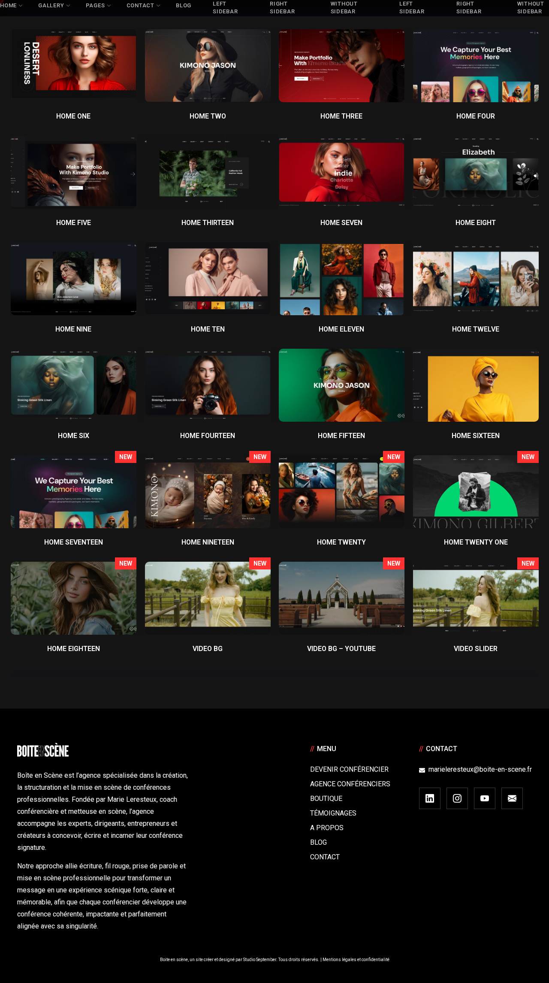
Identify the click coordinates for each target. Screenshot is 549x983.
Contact (325, 857)
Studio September (259, 959)
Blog (318, 842)
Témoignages (333, 813)
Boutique (326, 798)
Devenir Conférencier (349, 769)
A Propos (327, 828)
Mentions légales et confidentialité (356, 959)
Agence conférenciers (350, 784)
